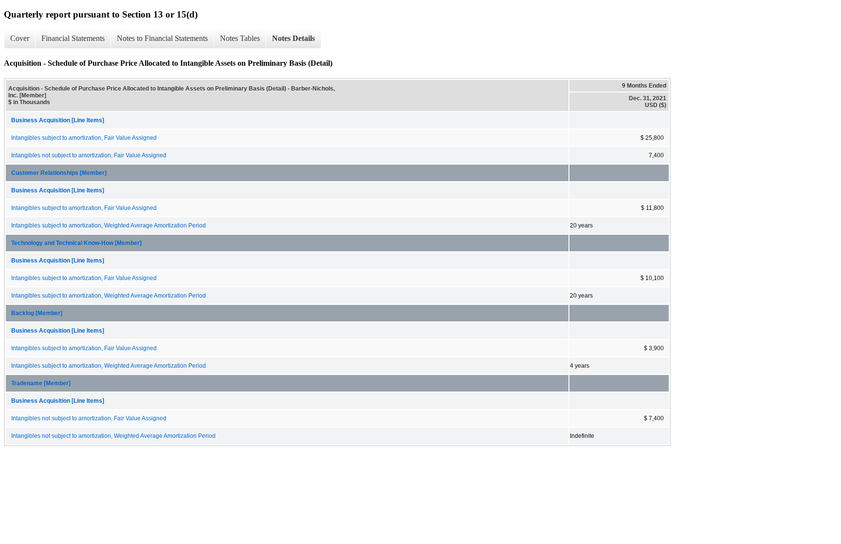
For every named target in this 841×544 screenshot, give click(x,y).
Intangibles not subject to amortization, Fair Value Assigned (88, 155)
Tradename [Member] (41, 383)
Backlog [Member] (36, 313)
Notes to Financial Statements (162, 38)
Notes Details (293, 38)
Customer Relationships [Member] (59, 173)
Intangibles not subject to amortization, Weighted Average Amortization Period (113, 436)
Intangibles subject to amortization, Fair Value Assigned (84, 138)
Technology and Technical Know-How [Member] (76, 243)
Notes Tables (240, 38)
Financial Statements (73, 38)
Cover (19, 38)
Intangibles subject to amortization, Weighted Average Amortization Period (108, 225)
